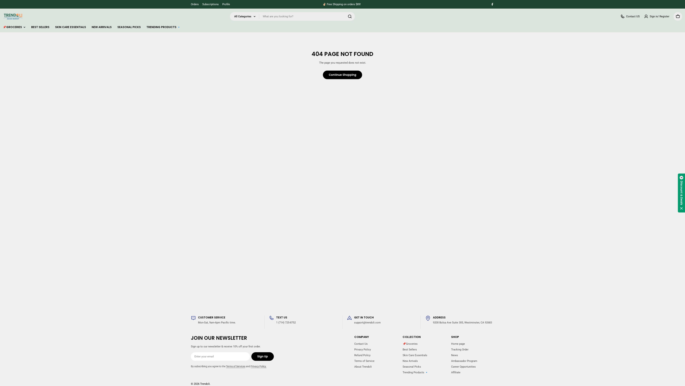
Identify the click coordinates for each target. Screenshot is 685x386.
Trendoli (205, 383)
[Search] (350, 16)
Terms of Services (235, 366)
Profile (226, 4)
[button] (681, 193)
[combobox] (292, 16)
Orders (195, 4)
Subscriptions (210, 4)
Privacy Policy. (259, 366)
